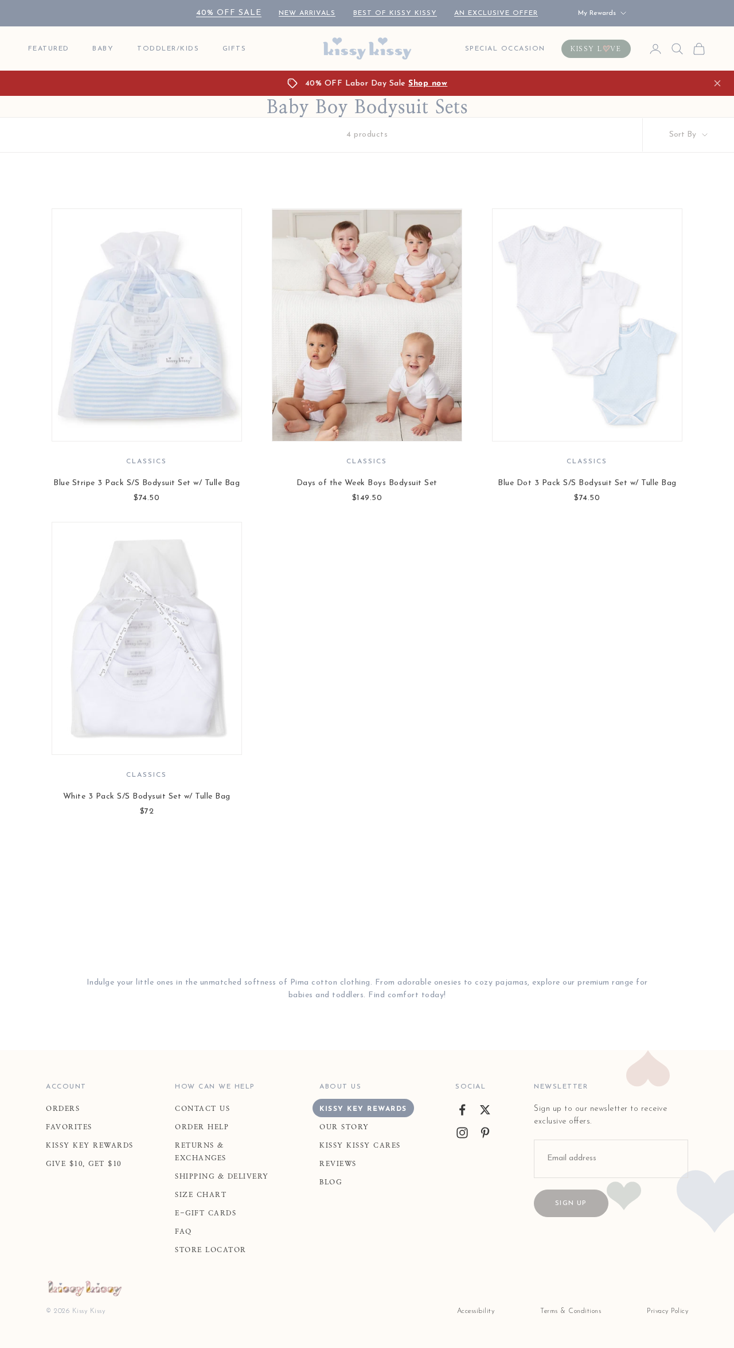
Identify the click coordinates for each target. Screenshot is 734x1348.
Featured (48, 48)
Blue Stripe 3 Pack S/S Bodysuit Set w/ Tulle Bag (146, 483)
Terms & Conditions (570, 1311)
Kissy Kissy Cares (360, 1145)
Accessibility (476, 1311)
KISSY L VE (596, 48)
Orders (63, 1109)
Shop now (427, 83)
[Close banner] (717, 83)
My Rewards (597, 13)
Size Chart (201, 1195)
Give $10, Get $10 (84, 1164)
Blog (330, 1182)
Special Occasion (505, 48)
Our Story (344, 1127)
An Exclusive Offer (496, 13)
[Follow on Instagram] (462, 1133)
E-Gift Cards (205, 1213)
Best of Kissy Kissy (395, 13)
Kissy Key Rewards (90, 1145)
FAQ (183, 1231)
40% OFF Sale (228, 13)
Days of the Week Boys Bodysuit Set (367, 483)
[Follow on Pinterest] (485, 1133)
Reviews (338, 1164)
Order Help (202, 1127)
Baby (103, 48)
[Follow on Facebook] (462, 1110)
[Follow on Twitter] (485, 1110)
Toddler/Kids (168, 48)
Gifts (234, 48)
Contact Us (202, 1109)
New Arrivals (307, 13)
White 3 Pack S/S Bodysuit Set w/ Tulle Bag (147, 796)
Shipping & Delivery (222, 1176)
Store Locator (211, 1250)
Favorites (69, 1127)
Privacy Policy (667, 1311)
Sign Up (571, 1203)
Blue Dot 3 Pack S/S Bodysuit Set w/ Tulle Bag (587, 483)
